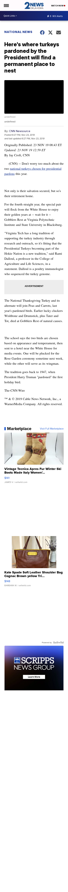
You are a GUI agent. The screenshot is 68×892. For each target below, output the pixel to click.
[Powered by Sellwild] (58, 642)
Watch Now (57, 6)
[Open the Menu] (6, 5)
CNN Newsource (19, 131)
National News (18, 32)
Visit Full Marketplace (52, 428)
